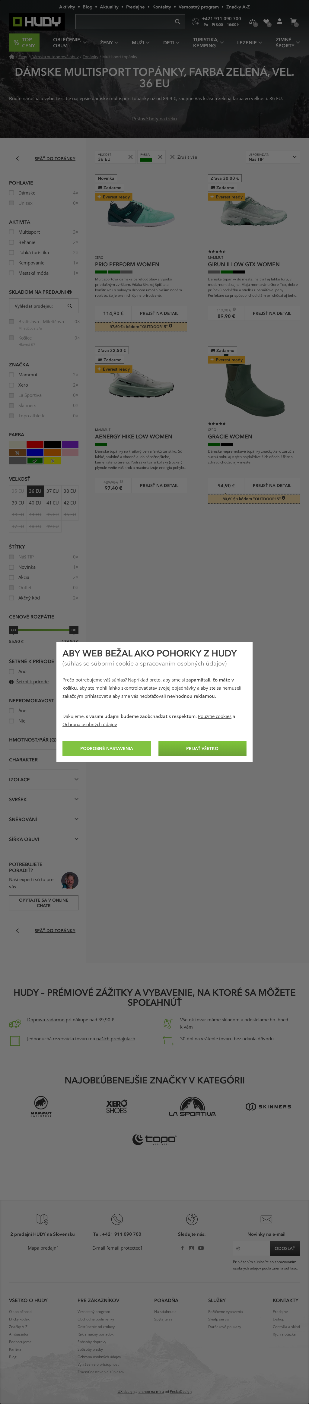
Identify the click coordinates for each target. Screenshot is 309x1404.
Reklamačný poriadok (95, 1334)
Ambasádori (19, 1334)
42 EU (70, 503)
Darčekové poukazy (224, 1327)
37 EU (52, 491)
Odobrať (130, 156)
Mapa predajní (43, 1248)
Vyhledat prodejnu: (34, 305)
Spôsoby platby (90, 1349)
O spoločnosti (20, 1311)
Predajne (135, 6)
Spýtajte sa (163, 1319)
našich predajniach (115, 1039)
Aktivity (67, 6)
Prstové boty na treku (154, 118)
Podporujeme (20, 1342)
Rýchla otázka (284, 1334)
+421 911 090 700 (121, 1234)
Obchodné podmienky (96, 1319)
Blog (87, 6)
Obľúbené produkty (266, 21)
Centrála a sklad (286, 1327)
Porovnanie (252, 21)
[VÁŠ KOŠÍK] (293, 21)
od (13, 630)
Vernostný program (199, 6)
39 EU (18, 503)
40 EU (35, 503)
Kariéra (15, 1349)
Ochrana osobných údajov (89, 724)
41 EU (52, 503)
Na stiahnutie (165, 1311)
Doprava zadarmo (46, 1020)
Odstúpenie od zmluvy (96, 1327)
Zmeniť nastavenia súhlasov (101, 1372)
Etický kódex (19, 1319)
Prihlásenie (279, 21)
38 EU (70, 491)
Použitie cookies (214, 716)
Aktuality (109, 6)
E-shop (278, 1319)
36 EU (35, 491)
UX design (126, 1391)
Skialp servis (218, 1319)
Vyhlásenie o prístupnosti (98, 1364)
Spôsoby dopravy (92, 1342)
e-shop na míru (151, 1391)
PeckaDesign (181, 1391)
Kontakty (161, 6)
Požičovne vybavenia (225, 1311)
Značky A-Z (238, 6)
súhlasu (290, 1268)
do (74, 630)
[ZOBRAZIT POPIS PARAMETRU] (69, 292)
